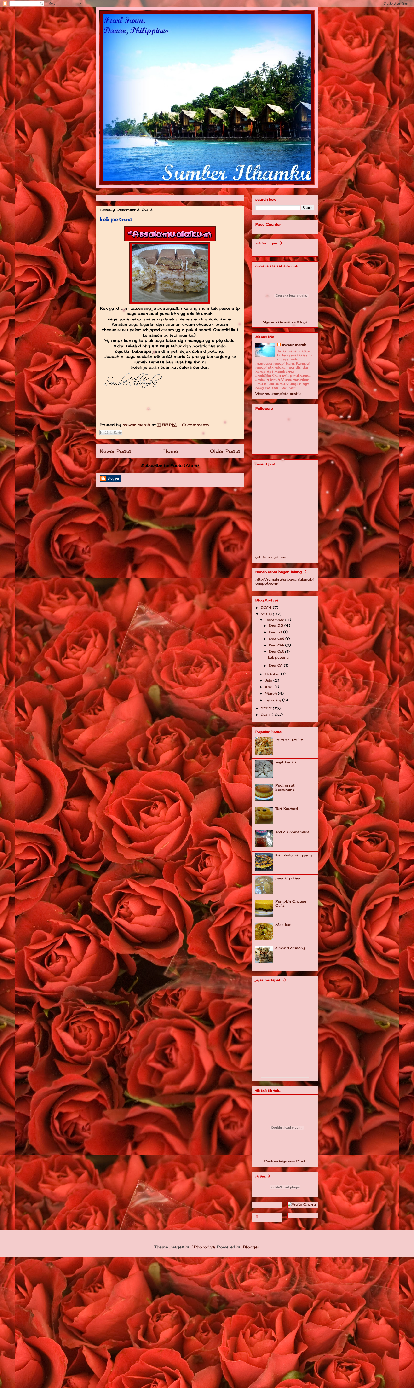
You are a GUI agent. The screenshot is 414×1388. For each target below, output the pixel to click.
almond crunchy (290, 948)
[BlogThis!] (106, 432)
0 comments (195, 424)
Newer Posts (115, 451)
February (273, 700)
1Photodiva (203, 1246)
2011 (266, 715)
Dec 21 (276, 632)
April (270, 687)
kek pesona (116, 219)
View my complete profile (278, 393)
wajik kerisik (286, 762)
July (269, 680)
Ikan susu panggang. (293, 855)
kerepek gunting (289, 739)
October (273, 674)
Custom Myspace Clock (285, 1161)
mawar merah (137, 424)
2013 (267, 614)
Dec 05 (277, 639)
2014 (267, 607)
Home (170, 451)
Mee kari (283, 925)
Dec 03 (277, 652)
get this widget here (270, 557)
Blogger (251, 1246)
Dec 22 (276, 625)
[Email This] (101, 432)
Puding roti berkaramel (285, 787)
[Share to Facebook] (115, 432)
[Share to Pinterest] (120, 432)
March (271, 693)
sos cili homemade (292, 832)
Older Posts (225, 451)
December (275, 620)
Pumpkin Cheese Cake (290, 903)
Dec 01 (276, 665)
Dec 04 (277, 645)
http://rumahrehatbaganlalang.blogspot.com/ (284, 581)
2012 (267, 708)
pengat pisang (288, 878)
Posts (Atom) (184, 465)
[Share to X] (111, 432)
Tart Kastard (286, 809)
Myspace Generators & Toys (285, 322)
